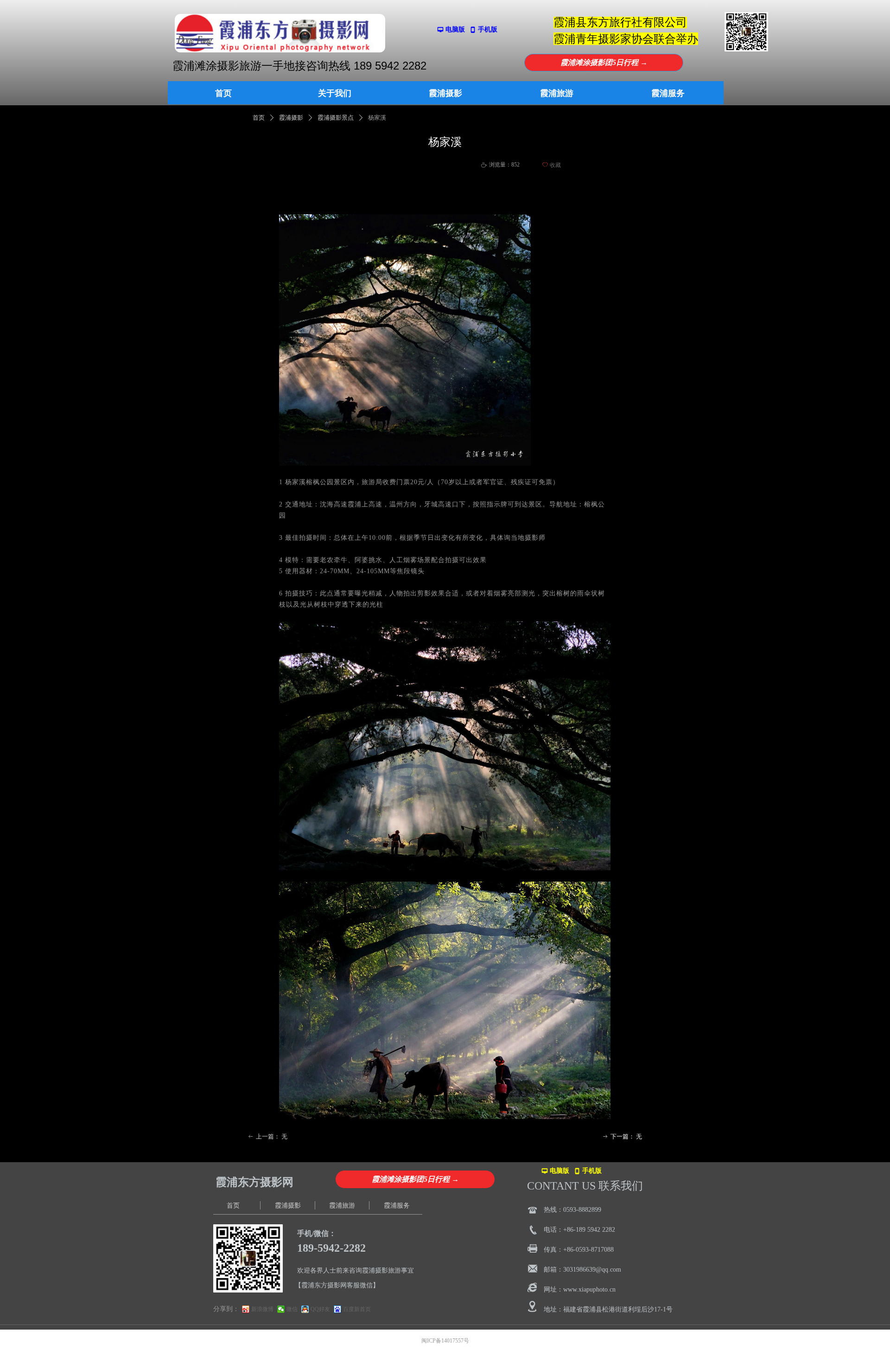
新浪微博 (262, 1309)
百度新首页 (357, 1309)
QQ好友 (320, 1309)
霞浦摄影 (291, 117)
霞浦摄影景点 (336, 117)
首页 (259, 117)
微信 (292, 1309)
